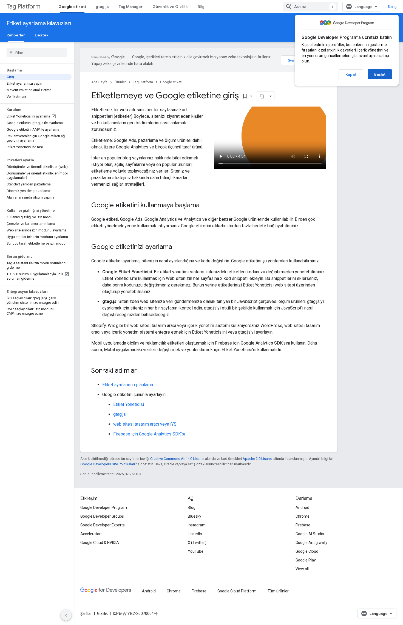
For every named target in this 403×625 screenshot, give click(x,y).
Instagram (197, 525)
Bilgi (202, 6)
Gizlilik (102, 613)
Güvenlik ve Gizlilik (170, 6)
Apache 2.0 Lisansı (258, 459)
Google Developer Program (103, 507)
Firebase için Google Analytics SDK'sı (149, 434)
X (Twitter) (197, 542)
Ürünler (120, 82)
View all (302, 569)
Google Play (306, 560)
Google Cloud (307, 551)
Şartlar (86, 613)
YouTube (195, 551)
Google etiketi (72, 6)
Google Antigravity (311, 542)
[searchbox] (37, 52)
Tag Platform (23, 6)
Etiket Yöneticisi (128, 404)
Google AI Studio (310, 534)
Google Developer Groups (102, 516)
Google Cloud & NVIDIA (99, 542)
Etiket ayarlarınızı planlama (127, 384)
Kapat (350, 74)
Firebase (303, 525)
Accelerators (91, 534)
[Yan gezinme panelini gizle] (66, 615)
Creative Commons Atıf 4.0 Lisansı (177, 459)
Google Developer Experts (102, 525)
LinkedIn (195, 534)
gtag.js (102, 6)
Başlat (379, 74)
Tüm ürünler (278, 591)
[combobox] (310, 7)
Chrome (303, 516)
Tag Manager (131, 6)
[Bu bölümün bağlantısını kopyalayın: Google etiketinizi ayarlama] (177, 247)
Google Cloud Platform (237, 591)
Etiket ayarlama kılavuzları (39, 23)
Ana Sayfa (99, 82)
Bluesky (194, 516)
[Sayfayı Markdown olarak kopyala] (262, 96)
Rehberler (16, 35)
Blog (191, 507)
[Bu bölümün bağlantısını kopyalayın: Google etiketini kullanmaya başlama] (205, 205)
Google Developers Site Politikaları (107, 464)
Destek (42, 35)
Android (302, 507)
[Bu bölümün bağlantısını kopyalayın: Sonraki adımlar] (142, 371)
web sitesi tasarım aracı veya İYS (145, 424)
